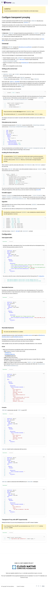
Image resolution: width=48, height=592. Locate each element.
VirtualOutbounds (25, 62)
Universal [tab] (11, 241)
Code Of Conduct (20, 586)
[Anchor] (1, 69)
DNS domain (22, 59)
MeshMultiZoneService (18, 336)
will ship (17, 231)
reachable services (28, 335)
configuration (41, 276)
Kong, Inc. (21, 573)
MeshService (15, 331)
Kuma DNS (38, 189)
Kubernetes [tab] (5, 241)
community (39, 573)
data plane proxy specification (25, 47)
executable (14, 81)
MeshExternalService (6, 336)
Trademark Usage (24, 577)
